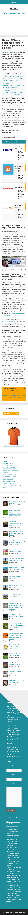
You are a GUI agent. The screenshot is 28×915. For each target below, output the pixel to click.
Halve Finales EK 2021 (9, 474)
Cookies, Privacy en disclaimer (17, 912)
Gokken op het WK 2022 (13, 875)
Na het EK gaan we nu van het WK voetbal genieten (12, 863)
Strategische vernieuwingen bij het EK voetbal (13, 835)
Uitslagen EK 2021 (8, 479)
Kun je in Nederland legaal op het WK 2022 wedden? (13, 857)
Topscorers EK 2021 (8, 483)
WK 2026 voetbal (8, 463)
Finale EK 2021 (7, 472)
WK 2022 (5, 461)
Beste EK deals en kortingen (11, 80)
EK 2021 (14, 8)
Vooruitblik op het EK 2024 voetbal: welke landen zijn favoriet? (12, 841)
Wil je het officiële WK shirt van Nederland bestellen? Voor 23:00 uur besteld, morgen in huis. (14, 395)
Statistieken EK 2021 (9, 481)
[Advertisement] (14, 26)
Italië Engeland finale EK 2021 (11, 470)
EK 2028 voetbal (7, 465)
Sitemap (7, 912)
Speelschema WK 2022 (9, 468)
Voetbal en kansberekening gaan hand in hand (12, 847)
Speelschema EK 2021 (11, 413)
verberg (18, 74)
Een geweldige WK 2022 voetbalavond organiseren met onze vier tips (14, 891)
